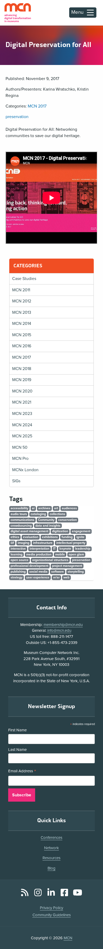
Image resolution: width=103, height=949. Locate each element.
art (56, 508)
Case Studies (24, 278)
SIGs (16, 481)
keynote (65, 548)
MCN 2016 (21, 346)
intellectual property (70, 543)
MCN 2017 (37, 106)
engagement (81, 531)
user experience (37, 577)
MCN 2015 (21, 335)
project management (67, 566)
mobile (60, 554)
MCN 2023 (22, 413)
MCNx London (25, 470)
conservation (67, 520)
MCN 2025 (22, 436)
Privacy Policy (51, 907)
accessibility (19, 508)
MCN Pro (20, 458)
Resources (51, 857)
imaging (23, 543)
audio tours (19, 514)
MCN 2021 (21, 402)
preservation (17, 116)
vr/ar (56, 577)
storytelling (76, 571)
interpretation (39, 548)
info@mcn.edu (59, 630)
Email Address (22, 771)
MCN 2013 (21, 312)
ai (33, 508)
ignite (80, 537)
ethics (15, 537)
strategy (16, 577)
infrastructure (43, 543)
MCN (68, 938)
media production (39, 554)
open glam (76, 554)
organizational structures (50, 560)
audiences (69, 508)
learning (16, 554)
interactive (18, 548)
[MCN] (17, 12)
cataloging (38, 514)
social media (38, 571)
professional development (29, 566)
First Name (17, 730)
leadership (82, 548)
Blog (51, 868)
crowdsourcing (21, 525)
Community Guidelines (51, 915)
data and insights (47, 525)
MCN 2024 (22, 425)
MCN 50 (19, 447)
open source (20, 560)
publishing (18, 571)
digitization (60, 531)
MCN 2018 (21, 368)
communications (22, 520)
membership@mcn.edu (63, 624)
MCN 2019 (21, 379)
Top (91, 930)
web (66, 577)
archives (44, 508)
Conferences (51, 837)
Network (51, 847)
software (57, 571)
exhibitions (50, 537)
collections (57, 514)
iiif (12, 543)
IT (54, 548)
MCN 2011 (21, 290)
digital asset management (29, 531)
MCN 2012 (21, 301)
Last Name (17, 749)
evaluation (30, 537)
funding (67, 537)
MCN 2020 (22, 391)
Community (46, 520)
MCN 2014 (21, 323)
